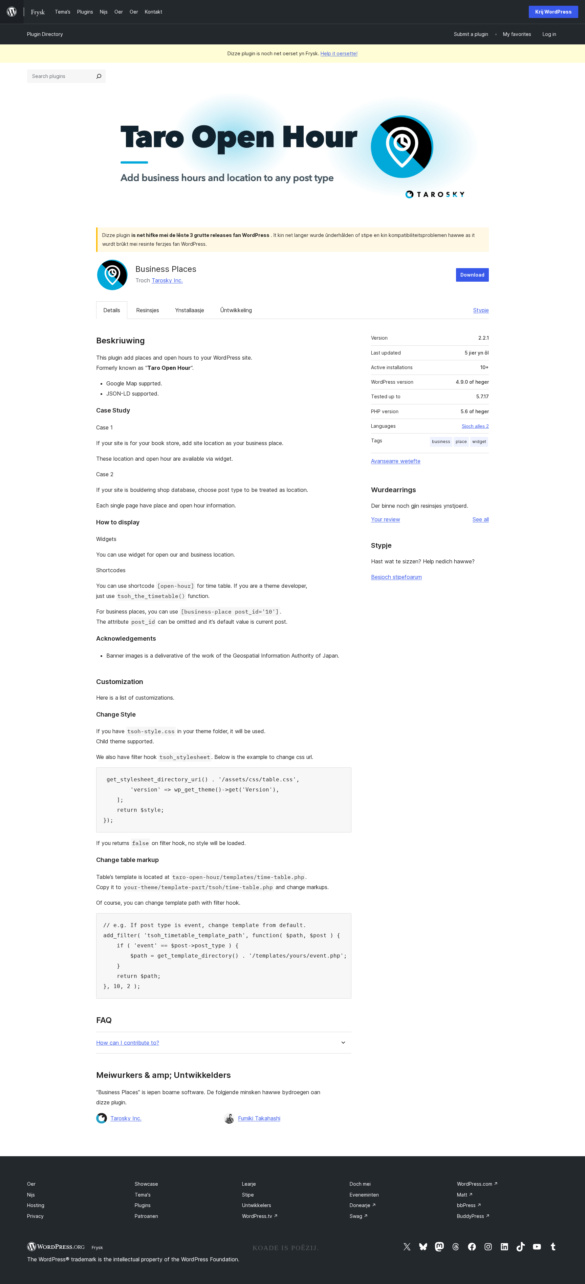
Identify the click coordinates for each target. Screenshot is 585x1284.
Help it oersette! (339, 53)
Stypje (481, 310)
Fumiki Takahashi (259, 1118)
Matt (465, 1195)
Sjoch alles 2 (475, 426)
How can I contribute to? (127, 1043)
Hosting (35, 1205)
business (441, 441)
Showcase (146, 1184)
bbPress (469, 1205)
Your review (385, 519)
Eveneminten (364, 1195)
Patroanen (146, 1216)
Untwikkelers (256, 1205)
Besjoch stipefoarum (396, 577)
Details (111, 310)
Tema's (143, 1195)
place (461, 441)
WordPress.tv (260, 1216)
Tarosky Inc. (167, 280)
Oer (31, 1184)
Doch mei (360, 1184)
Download (472, 275)
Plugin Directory (45, 34)
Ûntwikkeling (236, 310)
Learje (249, 1184)
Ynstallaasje (189, 310)
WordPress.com (477, 1184)
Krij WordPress (553, 12)
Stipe (248, 1195)
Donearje (363, 1205)
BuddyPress (473, 1216)
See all (481, 519)
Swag (359, 1216)
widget (479, 441)
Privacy (35, 1216)
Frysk (97, 1247)
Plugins (143, 1205)
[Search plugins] (99, 76)
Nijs (31, 1195)
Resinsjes (147, 310)
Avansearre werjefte (395, 461)
